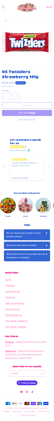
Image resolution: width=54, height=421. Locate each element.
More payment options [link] (27, 119)
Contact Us (10, 297)
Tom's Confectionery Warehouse (25, 408)
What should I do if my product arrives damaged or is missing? (26, 256)
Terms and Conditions (15, 303)
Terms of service (44, 411)
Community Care (12, 291)
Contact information (28, 415)
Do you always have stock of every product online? (24, 235)
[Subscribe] (42, 373)
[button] (5, 165)
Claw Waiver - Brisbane (15, 327)
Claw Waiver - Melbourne (16, 321)
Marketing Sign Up (13, 315)
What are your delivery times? (22, 245)
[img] (28, 147)
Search (8, 279)
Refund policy (17, 411)
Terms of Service (12, 309)
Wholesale (10, 285)
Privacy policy (30, 411)
